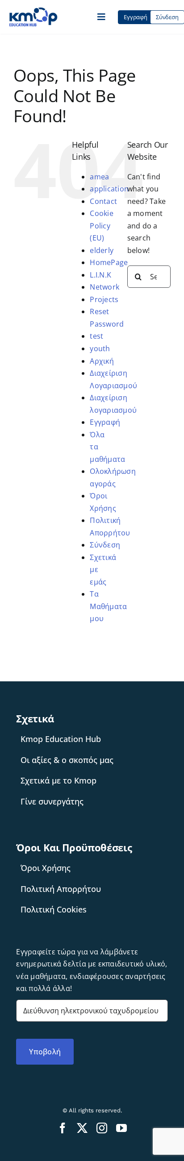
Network (104, 287)
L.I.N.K (100, 275)
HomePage (109, 262)
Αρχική (101, 361)
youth (100, 348)
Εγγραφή (105, 422)
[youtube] (121, 1128)
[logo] (33, 11)
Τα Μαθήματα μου (108, 606)
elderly (101, 250)
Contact (103, 201)
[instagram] (101, 1128)
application (109, 189)
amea (99, 177)
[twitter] (82, 1128)
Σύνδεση (105, 545)
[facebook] (62, 1128)
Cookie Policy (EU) (101, 225)
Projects (104, 299)
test (96, 336)
